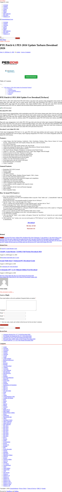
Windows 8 (6, 478)
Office (4, 12)
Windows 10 (6, 16)
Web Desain (6, 472)
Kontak (44, 488)
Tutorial (5, 462)
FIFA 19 (5, 389)
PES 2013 (5, 426)
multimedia (6, 415)
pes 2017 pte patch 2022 (33, 239)
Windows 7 (6, 477)
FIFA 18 (5, 388)
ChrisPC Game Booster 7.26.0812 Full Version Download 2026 (21, 251)
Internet (5, 404)
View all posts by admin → (7, 292)
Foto (4, 393)
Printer (5, 440)
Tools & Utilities (7, 459)
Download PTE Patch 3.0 (10, 237)
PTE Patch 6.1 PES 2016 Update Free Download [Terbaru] (18, 87)
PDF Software (7, 13)
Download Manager (8, 377)
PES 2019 (5, 434)
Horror (5, 401)
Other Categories (7, 421)
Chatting (5, 367)
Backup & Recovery (8, 360)
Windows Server (7, 482)
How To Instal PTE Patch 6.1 (14, 91)
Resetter (5, 446)
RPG (4, 447)
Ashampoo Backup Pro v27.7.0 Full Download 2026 (16, 334)
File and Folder (7, 390)
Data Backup (6, 371)
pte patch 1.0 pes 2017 (8, 240)
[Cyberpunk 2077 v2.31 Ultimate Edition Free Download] (9, 266)
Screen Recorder (7, 449)
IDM (4, 402)
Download (10, 92)
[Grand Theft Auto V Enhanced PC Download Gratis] (9, 257)
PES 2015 (5, 428)
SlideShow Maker (7, 455)
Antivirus (5, 8)
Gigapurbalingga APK (9, 396)
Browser (5, 363)
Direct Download (31, 77)
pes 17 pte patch (42, 237)
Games (5, 9)
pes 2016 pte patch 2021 (20, 239)
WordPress (9, 491)
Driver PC (5, 379)
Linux (4, 408)
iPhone (5, 10)
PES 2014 (5, 427)
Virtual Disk (6, 469)
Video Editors (6, 468)
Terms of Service (31, 488)
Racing (5, 443)
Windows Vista (7, 484)
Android (5, 6)
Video (4, 466)
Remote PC (6, 444)
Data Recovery (7, 373)
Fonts (4, 392)
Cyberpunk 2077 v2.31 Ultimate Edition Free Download (18, 270)
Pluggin (5, 439)
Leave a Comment (25, 52)
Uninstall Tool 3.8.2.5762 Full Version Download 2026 (17, 337)
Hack (4, 399)
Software (5, 456)
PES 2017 (5, 431)
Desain (5, 374)
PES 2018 (5, 433)
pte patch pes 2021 (25, 242)
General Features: (12, 90)
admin (18, 52)
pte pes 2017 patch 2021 (36, 242)
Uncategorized (7, 465)
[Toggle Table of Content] (1, 84)
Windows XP (6, 485)
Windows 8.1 (6, 480)
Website (2, 319)
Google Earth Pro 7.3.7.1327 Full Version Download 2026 (18, 340)
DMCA (39, 488)
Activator (5, 5)
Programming (6, 442)
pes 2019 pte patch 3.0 (45, 239)
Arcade (5, 355)
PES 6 (4, 437)
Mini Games (6, 411)
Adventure (6, 350)
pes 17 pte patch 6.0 (51, 237)
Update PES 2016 (47, 242)
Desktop (5, 376)
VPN (4, 471)
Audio (4, 357)
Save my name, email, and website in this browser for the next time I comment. (22, 322)
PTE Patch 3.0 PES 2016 (28, 240)
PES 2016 (7, 41)
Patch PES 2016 (21, 237)
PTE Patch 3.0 (18, 240)
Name (2, 313)
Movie (5, 414)
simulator (5, 452)
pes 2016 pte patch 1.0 (8, 239)
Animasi (5, 352)
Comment (3, 310)
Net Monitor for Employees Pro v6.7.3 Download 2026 (17, 336)
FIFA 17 (5, 386)
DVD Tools (6, 380)
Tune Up (5, 461)
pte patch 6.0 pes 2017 (40, 240)
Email (2, 316)
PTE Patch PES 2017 (51, 240)
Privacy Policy (23, 488)
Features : (10, 88)
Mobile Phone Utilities (9, 412)
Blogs (4, 361)
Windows (5, 474)
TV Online (6, 463)
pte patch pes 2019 (16, 242)
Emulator (5, 383)
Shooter (5, 450)
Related (10, 94)
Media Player (6, 409)
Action (5, 347)
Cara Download (7, 366)
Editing (5, 382)
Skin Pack (5, 453)
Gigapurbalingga (14, 488)
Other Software (7, 423)
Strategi (5, 458)
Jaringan (5, 407)
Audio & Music (7, 358)
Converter (5, 369)
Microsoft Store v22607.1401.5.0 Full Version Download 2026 (19, 339)
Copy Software (7, 370)
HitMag (16, 491)
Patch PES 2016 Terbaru (31, 237)
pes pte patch (54, 239)
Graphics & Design (8, 398)
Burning (5, 364)
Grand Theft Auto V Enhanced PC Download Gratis (17, 261)
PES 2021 (5, 15)
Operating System (7, 420)
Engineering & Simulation (10, 385)
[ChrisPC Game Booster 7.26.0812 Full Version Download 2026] (8, 248)
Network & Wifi (7, 417)
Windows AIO (7, 481)
